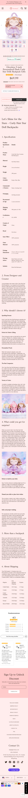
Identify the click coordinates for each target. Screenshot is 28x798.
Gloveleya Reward (14, 722)
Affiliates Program (14, 737)
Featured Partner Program (14, 734)
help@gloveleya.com (14, 749)
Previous (1, 25)
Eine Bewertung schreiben (12, 636)
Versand (5, 81)
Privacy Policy (14, 712)
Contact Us (14, 728)
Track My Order (14, 702)
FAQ (14, 731)
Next (26, 25)
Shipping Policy (14, 706)
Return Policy (14, 709)
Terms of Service (14, 715)
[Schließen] (25, 2)
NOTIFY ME (19, 99)
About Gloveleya (14, 725)
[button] (2, 8)
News (14, 718)
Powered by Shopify (14, 781)
